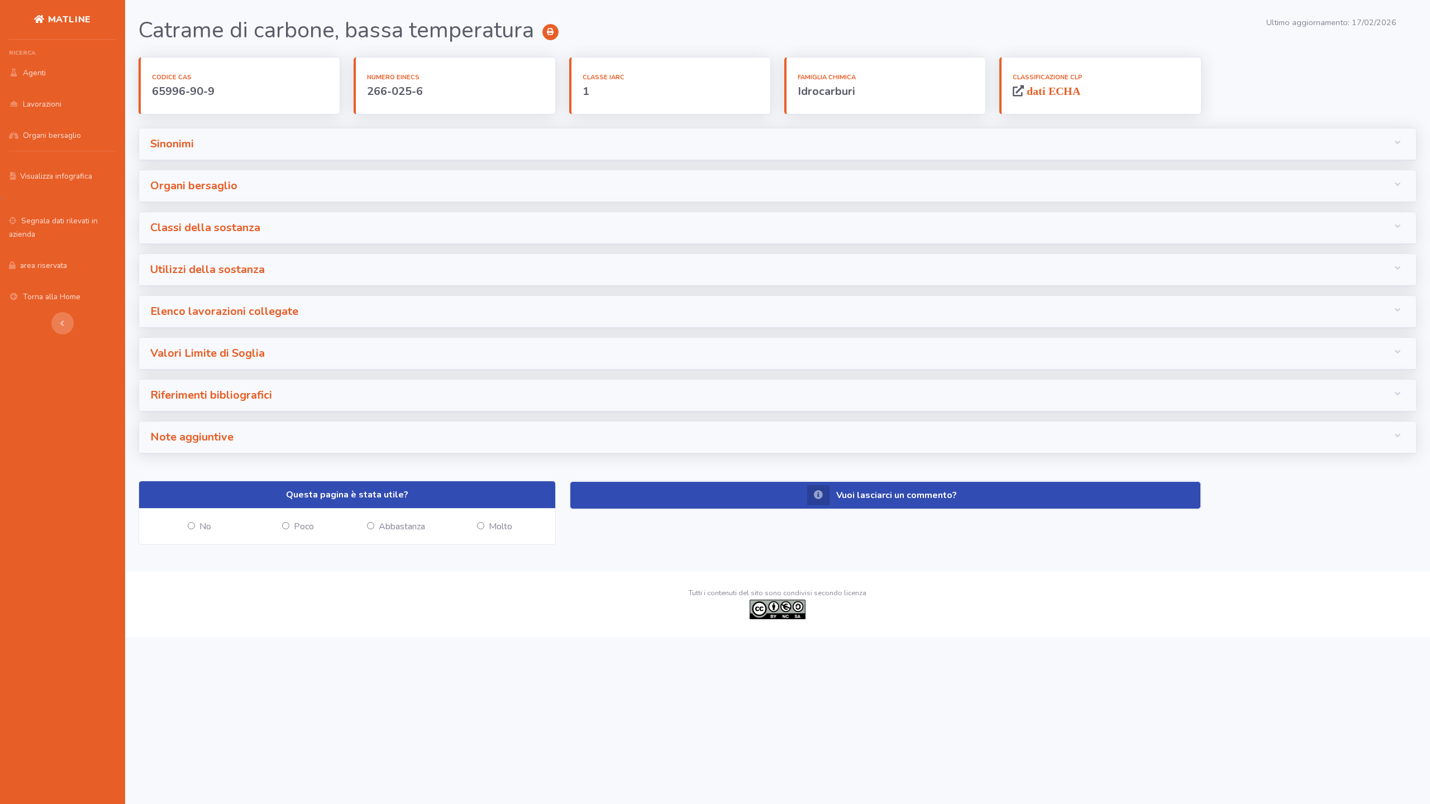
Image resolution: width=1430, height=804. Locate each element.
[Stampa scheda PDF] (550, 32)
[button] (777, 144)
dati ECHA (1052, 91)
